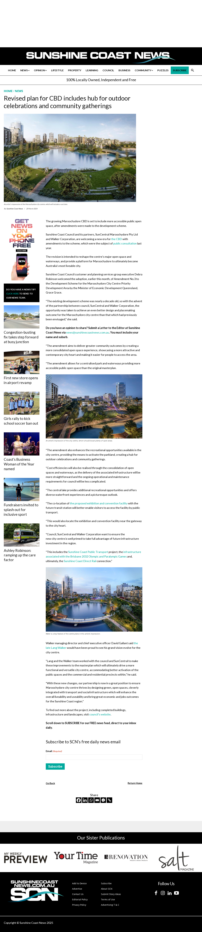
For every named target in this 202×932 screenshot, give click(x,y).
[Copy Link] (109, 800)
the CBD (116, 239)
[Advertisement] (172, 118)
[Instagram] (162, 893)
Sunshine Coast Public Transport (88, 552)
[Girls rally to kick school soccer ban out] (21, 403)
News (19, 91)
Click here (12, 293)
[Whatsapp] (91, 800)
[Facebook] (78, 800)
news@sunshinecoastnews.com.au (87, 332)
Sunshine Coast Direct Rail (80, 561)
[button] (192, 70)
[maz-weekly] (26, 858)
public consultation (125, 243)
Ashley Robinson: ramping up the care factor (20, 555)
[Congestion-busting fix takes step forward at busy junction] (21, 316)
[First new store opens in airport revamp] (21, 362)
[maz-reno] (126, 858)
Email (54, 750)
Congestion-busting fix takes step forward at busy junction (21, 337)
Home (8, 91)
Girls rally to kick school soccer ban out (21, 420)
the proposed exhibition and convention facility (99, 503)
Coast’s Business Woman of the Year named (19, 464)
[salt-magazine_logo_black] (176, 858)
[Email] (97, 800)
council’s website (100, 714)
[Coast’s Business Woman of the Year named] (21, 444)
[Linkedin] (85, 800)
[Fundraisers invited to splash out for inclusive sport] (21, 489)
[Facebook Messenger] (103, 800)
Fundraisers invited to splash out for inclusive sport (21, 510)
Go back (50, 783)
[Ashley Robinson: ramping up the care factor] (21, 535)
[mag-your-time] (76, 858)
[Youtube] (176, 893)
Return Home (135, 783)
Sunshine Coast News (14, 209)
